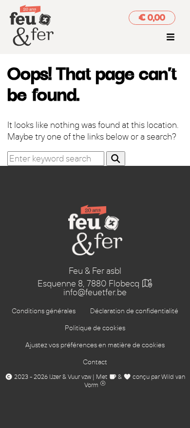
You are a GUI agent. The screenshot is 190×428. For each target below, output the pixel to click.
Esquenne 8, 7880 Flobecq (89, 283)
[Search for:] (56, 158)
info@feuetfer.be (95, 292)
